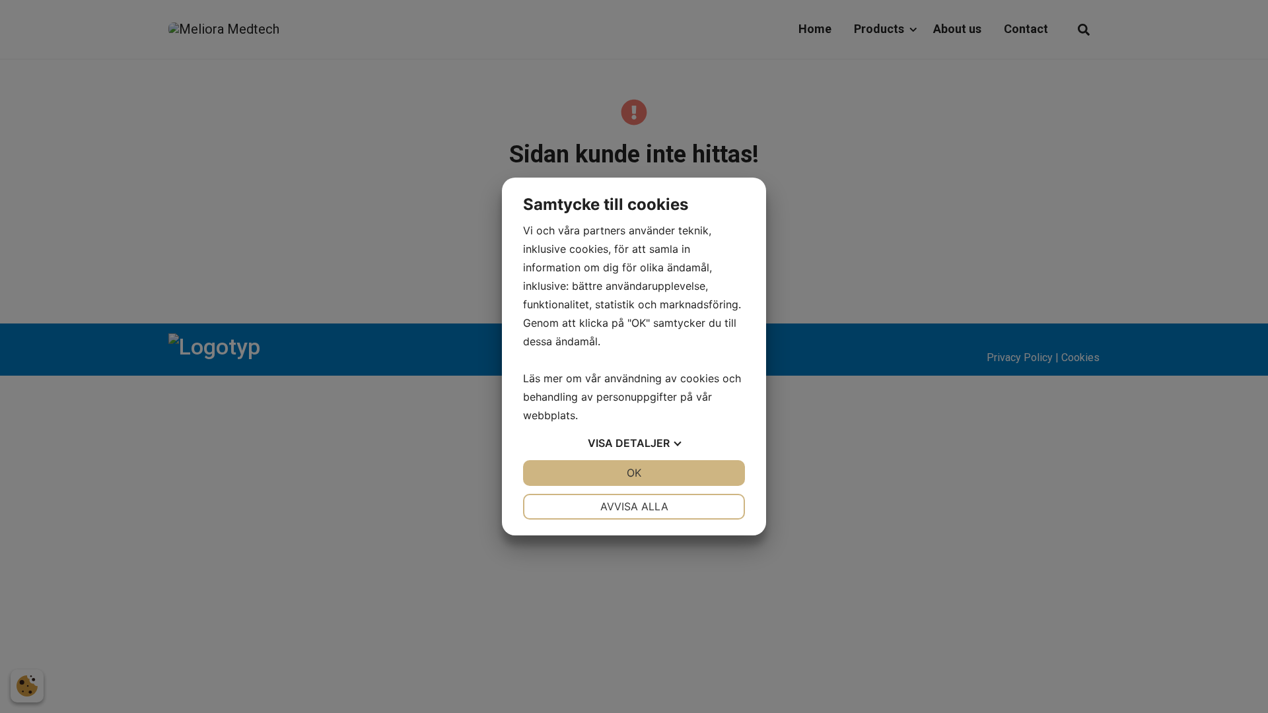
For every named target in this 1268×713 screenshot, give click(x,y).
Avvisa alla (634, 506)
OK (634, 472)
